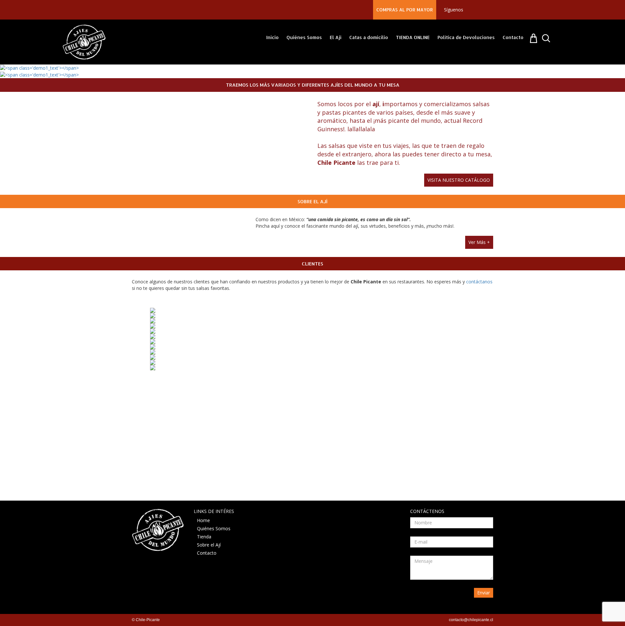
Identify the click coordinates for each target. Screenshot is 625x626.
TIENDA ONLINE (413, 37)
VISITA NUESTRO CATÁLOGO (458, 180)
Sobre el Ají (209, 545)
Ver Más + (479, 242)
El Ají (335, 37)
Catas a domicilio (368, 37)
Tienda (204, 537)
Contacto (513, 37)
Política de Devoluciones (466, 37)
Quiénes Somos (304, 37)
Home (203, 520)
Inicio (272, 37)
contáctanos (479, 281)
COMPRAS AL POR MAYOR (404, 9)
